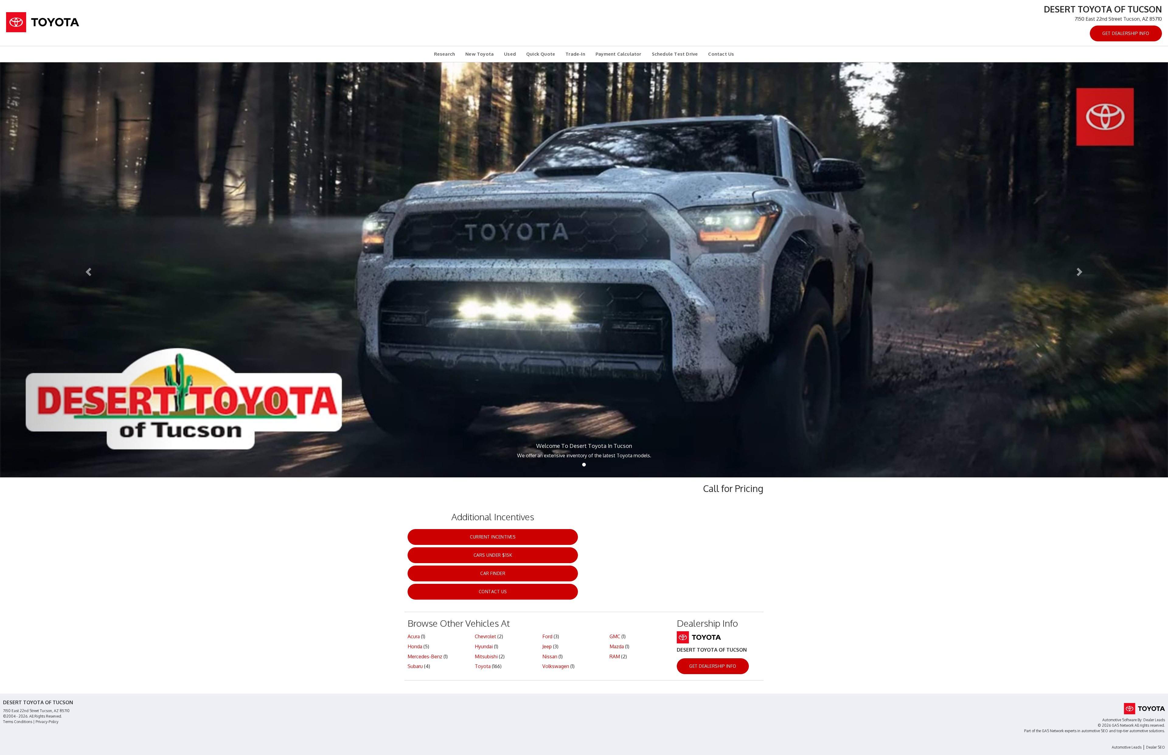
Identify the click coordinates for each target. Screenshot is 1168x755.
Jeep (547, 646)
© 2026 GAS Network (1116, 725)
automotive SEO (1094, 731)
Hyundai (484, 646)
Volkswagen (555, 666)
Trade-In (575, 54)
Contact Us (721, 54)
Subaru (415, 666)
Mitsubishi (486, 656)
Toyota (483, 666)
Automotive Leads (1127, 747)
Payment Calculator (618, 54)
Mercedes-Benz (425, 656)
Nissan (549, 656)
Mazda (617, 646)
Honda (415, 646)
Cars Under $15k (493, 555)
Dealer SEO (1155, 747)
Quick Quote (540, 54)
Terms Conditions (17, 721)
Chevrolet (485, 636)
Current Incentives (493, 536)
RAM (615, 656)
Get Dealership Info (1125, 33)
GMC (615, 636)
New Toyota (479, 54)
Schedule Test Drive (675, 54)
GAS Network (1053, 731)
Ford (547, 636)
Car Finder (492, 573)
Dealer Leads (1154, 720)
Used (510, 54)
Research (444, 54)
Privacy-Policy (47, 721)
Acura (414, 636)
